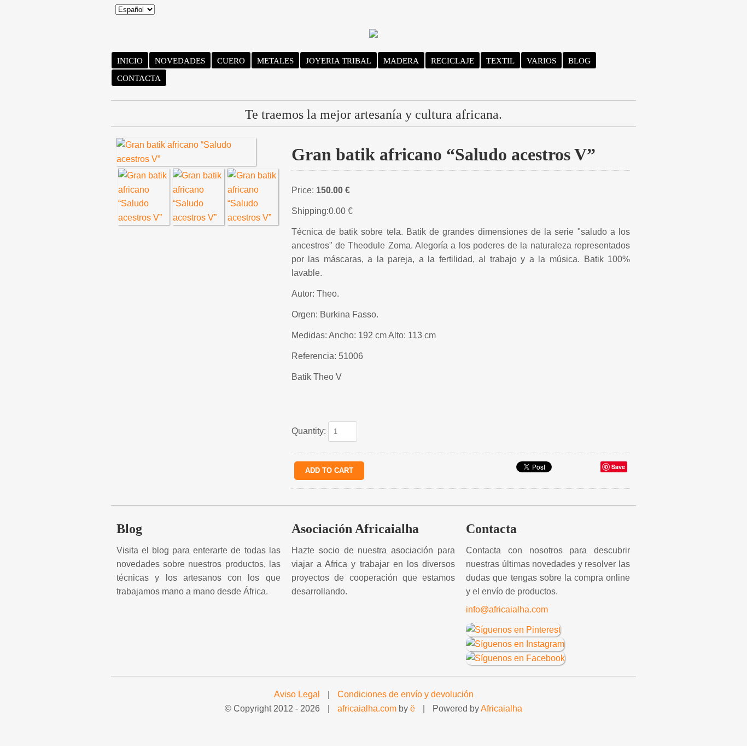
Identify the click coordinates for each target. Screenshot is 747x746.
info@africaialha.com (507, 609)
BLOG (579, 60)
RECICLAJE (452, 60)
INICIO (130, 60)
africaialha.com (366, 708)
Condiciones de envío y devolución (405, 694)
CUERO (231, 60)
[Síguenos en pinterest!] (513, 629)
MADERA (401, 60)
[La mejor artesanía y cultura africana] (373, 34)
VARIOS (541, 60)
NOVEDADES (180, 60)
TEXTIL (500, 60)
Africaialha (501, 708)
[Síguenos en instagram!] (515, 643)
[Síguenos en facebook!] (515, 657)
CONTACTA (139, 78)
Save (618, 466)
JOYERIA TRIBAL (338, 60)
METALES (275, 60)
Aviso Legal (297, 694)
